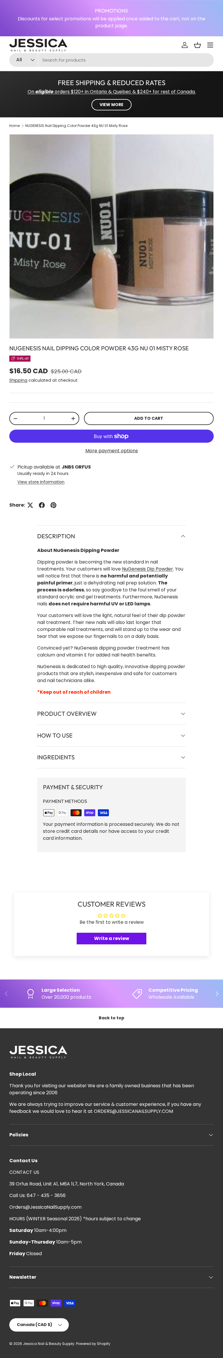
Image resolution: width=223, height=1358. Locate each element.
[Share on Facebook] (42, 505)
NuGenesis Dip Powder (147, 569)
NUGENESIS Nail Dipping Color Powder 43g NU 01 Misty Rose (76, 125)
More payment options (111, 450)
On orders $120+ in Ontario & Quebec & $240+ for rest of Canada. (112, 91)
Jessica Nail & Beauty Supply (48, 1343)
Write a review (111, 938)
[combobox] (111, 60)
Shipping (18, 380)
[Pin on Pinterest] (53, 505)
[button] (197, 45)
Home (14, 125)
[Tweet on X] (30, 505)
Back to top (111, 1018)
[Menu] (210, 45)
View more (111, 104)
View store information (40, 482)
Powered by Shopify (93, 1343)
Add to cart (148, 418)
